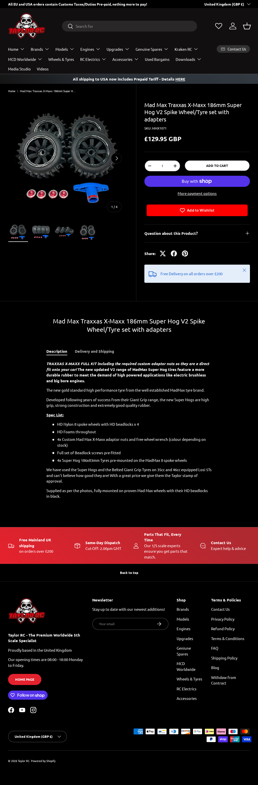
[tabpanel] (129, 430)
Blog (215, 667)
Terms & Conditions (227, 638)
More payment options (197, 193)
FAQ (214, 648)
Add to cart (217, 165)
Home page (24, 679)
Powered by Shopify (43, 761)
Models (183, 619)
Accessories (187, 698)
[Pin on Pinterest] (184, 253)
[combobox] (129, 26)
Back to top (129, 572)
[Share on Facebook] (173, 253)
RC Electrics (187, 688)
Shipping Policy (224, 657)
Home (11, 91)
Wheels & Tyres (61, 59)
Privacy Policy (222, 619)
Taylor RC (23, 761)
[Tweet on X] (162, 253)
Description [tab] (56, 351)
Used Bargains (157, 59)
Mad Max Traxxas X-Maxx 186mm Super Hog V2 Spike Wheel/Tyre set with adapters (48, 91)
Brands (183, 609)
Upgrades (185, 638)
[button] (246, 26)
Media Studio (19, 68)
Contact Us (220, 609)
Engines (183, 628)
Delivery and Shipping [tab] (94, 351)
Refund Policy (223, 628)
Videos (43, 68)
